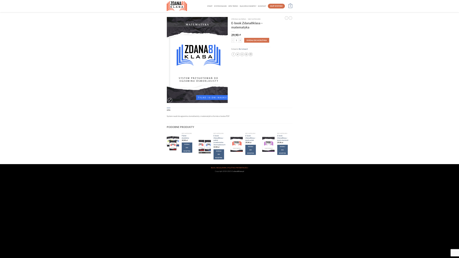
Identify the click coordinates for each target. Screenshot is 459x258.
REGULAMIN (221, 168)
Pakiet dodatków (185, 137)
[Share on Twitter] (238, 54)
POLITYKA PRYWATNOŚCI (237, 168)
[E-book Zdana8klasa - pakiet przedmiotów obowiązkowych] (205, 146)
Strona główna (238, 19)
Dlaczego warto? (248, 6)
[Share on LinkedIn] (251, 54)
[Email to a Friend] (242, 54)
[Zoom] (170, 100)
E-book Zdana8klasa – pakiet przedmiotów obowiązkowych (219, 140)
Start (209, 6)
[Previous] (167, 147)
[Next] (291, 147)
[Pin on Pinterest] (246, 54)
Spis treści (233, 6)
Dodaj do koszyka (257, 40)
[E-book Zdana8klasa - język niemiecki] (268, 144)
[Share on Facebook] (233, 54)
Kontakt (262, 6)
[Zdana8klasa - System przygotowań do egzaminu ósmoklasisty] (177, 6)
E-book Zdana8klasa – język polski (250, 138)
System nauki (220, 6)
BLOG (213, 168)
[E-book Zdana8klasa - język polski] (236, 144)
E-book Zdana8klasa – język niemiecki (282, 138)
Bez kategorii (254, 19)
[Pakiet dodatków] (173, 143)
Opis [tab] (168, 110)
